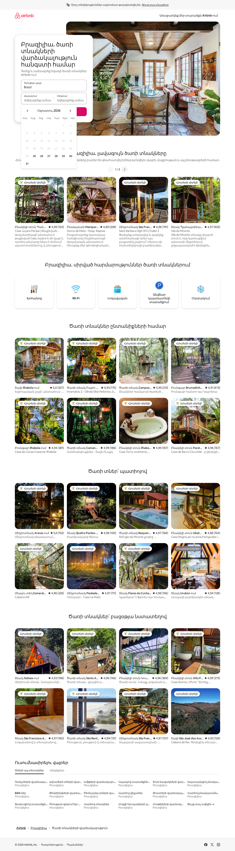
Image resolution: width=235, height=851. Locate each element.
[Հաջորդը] (124, 169)
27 (48, 156)
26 (41, 156)
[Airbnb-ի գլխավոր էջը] (24, 15)
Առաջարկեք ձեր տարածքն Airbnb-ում (189, 15)
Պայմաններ (75, 844)
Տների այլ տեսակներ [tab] (29, 770)
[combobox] (54, 87)
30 (70, 156)
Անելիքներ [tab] (57, 770)
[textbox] (37, 100)
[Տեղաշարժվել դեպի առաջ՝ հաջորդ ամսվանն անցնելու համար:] (70, 111)
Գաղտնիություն (52, 844)
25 (34, 156)
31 (27, 163)
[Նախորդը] (111, 169)
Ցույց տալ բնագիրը (155, 5)
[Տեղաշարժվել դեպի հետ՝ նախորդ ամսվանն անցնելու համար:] (27, 111)
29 (63, 156)
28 (56, 156)
